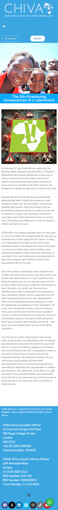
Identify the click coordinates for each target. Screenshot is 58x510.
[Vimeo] (26, 505)
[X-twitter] (11, 505)
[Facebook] (4, 505)
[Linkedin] (19, 505)
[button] (3, 26)
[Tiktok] (40, 505)
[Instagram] (33, 505)
